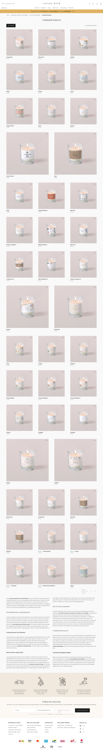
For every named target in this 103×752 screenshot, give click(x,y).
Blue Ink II (73, 244)
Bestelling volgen (12, 727)
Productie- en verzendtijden (15, 725)
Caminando (9, 57)
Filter (12, 25)
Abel (55, 176)
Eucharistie (41, 517)
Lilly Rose (13, 585)
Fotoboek (70, 7)
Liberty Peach (10, 125)
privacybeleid (50, 714)
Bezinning (57, 329)
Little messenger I (43, 398)
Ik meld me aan (82, 710)
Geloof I (8, 329)
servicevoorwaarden (59, 714)
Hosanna (72, 363)
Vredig (40, 363)
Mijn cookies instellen (32, 732)
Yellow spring (46, 551)
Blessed (8, 551)
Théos (72, 585)
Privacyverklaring (31, 729)
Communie (55, 7)
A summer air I (10, 279)
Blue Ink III (41, 57)
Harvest (72, 125)
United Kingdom (49, 725)
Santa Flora (9, 517)
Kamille (72, 57)
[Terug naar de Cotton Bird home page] (51, 5)
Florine (40, 91)
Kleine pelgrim (10, 398)
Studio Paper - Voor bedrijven (64, 725)
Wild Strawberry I (42, 244)
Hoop (7, 210)
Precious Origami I (11, 244)
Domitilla (72, 517)
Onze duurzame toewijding (34, 725)
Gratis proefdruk (31, 727)
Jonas (72, 91)
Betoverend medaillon (49, 585)
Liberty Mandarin (42, 210)
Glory (7, 363)
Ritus (39, 125)
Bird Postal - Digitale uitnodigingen (66, 727)
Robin (7, 91)
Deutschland (48, 727)
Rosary (8, 482)
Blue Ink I (72, 210)
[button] (73, 11)
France (46, 729)
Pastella (56, 482)
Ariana (77, 551)
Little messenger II (75, 398)
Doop (49, 7)
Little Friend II (10, 176)
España (47, 732)
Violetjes (72, 432)
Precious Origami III (75, 279)
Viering (8, 432)
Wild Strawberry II (43, 279)
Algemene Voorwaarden (14, 729)
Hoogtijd (40, 432)
